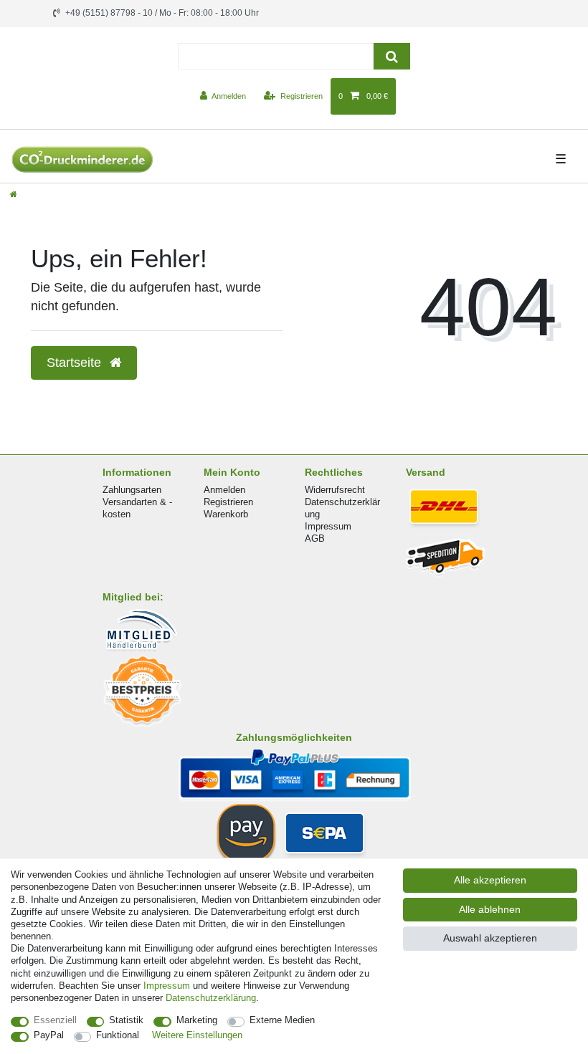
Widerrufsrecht (335, 489)
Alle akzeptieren (490, 880)
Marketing (196, 1020)
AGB (315, 538)
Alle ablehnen (490, 909)
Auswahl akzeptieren (490, 938)
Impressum (328, 526)
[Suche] (392, 56)
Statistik (126, 1020)
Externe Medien (282, 1020)
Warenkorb (226, 514)
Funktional (117, 1035)
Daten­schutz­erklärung (211, 997)
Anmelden (224, 489)
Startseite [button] (76, 362)
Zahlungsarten (132, 489)
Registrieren (228, 502)
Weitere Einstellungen (197, 1035)
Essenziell (55, 1020)
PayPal (49, 1035)
